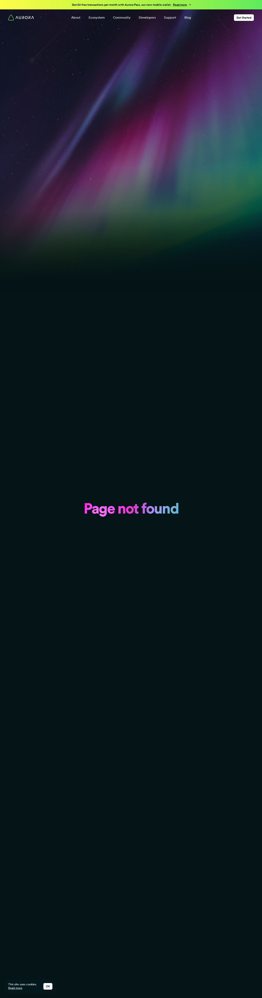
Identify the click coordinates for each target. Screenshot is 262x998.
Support (170, 17)
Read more (15, 988)
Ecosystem (97, 17)
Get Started (243, 17)
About (75, 17)
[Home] (21, 17)
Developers (147, 17)
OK (48, 986)
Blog (187, 17)
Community (122, 17)
